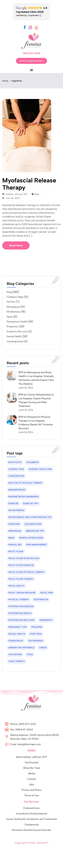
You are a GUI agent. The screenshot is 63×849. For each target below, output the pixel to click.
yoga (30, 654)
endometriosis (16, 489)
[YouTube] (36, 28)
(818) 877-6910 (31, 53)
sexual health (16, 634)
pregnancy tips (17, 627)
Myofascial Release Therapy (29, 184)
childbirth (32, 462)
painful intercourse (31, 538)
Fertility (11, 301)
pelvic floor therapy (21, 579)
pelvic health (16, 586)
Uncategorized (15, 341)
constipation (16, 476)
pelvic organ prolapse (21, 592)
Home (5, 81)
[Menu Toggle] (31, 70)
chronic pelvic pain (40, 469)
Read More (16, 245)
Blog (37, 194)
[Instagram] (30, 28)
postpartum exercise (20, 606)
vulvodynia (15, 654)
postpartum (41, 599)
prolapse (36, 627)
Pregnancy (13, 326)
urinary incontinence (21, 647)
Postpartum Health (17, 321)
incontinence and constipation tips (29, 517)
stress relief (15, 640)
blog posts (15, 462)
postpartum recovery (21, 620)
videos (43, 647)
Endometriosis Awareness (23, 496)
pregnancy (46, 620)
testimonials (35, 640)
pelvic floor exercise (21, 565)
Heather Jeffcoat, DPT (16, 194)
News (10, 316)
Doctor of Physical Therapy (25, 483)
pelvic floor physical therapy (26, 572)
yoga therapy (16, 661)
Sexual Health (14, 336)
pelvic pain (46, 592)
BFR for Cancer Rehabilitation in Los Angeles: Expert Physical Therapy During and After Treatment (36, 400)
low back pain (32, 524)
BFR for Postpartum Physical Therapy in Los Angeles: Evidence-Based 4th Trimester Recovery (36, 422)
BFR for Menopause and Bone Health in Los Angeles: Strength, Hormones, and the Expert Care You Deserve (36, 378)
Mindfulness (13, 311)
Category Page (15, 296)
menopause (14, 531)
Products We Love (17, 331)
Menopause (13, 306)
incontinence (16, 510)
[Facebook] (25, 28)
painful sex (15, 544)
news (11, 538)
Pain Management (36, 544)
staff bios (36, 634)
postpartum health (20, 613)
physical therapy (18, 599)
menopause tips (35, 531)
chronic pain (16, 469)
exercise (13, 503)
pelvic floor (15, 551)
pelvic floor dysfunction (23, 558)
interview (14, 524)
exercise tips (30, 503)
